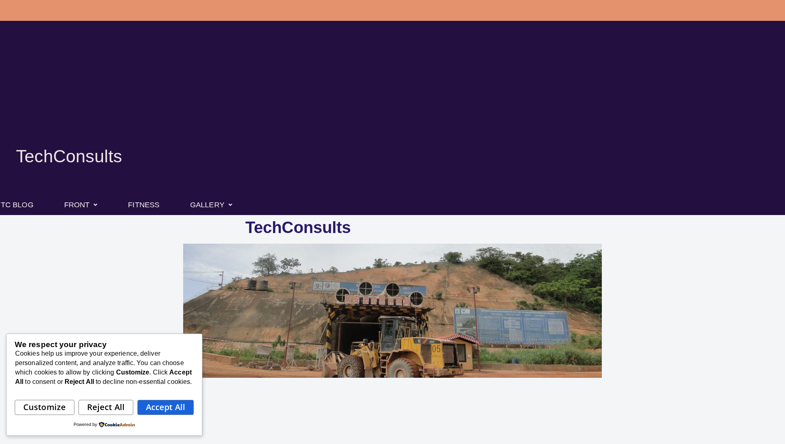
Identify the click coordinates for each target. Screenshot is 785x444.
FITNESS (143, 205)
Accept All (165, 407)
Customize (44, 407)
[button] (81, 205)
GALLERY (207, 205)
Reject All (106, 407)
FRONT (77, 205)
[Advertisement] (392, 94)
